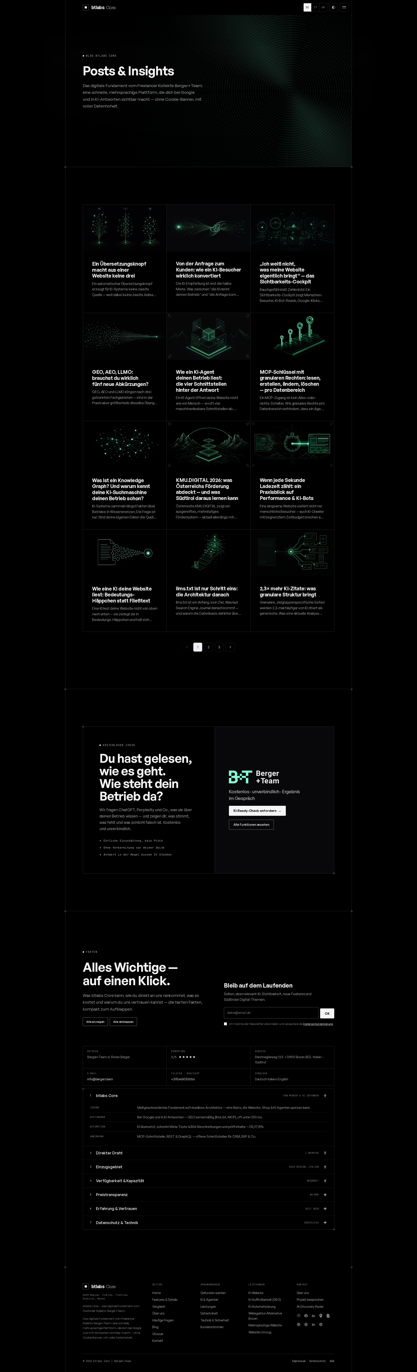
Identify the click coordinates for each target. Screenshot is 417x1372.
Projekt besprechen (310, 1299)
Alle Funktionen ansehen (251, 824)
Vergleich (158, 1306)
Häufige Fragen (163, 1320)
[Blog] (328, 1316)
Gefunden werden (213, 1293)
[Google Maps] (321, 1316)
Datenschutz (317, 1361)
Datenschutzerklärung (318, 1024)
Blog (155, 1327)
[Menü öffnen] (344, 7)
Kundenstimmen (212, 1327)
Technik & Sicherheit (214, 1320)
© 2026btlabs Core (96, 1361)
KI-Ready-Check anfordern (257, 811)
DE (307, 7)
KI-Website (255, 1293)
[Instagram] (299, 1316)
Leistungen (208, 1306)
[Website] (299, 1324)
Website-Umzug (259, 1332)
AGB (332, 1361)
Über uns (158, 1313)
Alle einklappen (123, 1021)
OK (327, 1013)
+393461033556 (183, 1079)
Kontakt (157, 1340)
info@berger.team (100, 1079)
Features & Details (165, 1299)
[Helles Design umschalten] (333, 7)
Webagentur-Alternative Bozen (265, 1315)
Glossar (157, 1334)
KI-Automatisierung (262, 1306)
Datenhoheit (209, 1313)
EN (323, 7)
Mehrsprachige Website (265, 1325)
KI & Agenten (209, 1299)
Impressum (298, 1361)
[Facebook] (306, 1316)
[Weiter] (230, 647)
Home (156, 1293)
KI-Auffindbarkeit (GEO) (264, 1299)
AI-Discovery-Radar (310, 1306)
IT (315, 7)
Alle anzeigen (95, 1021)
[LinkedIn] (313, 1316)
